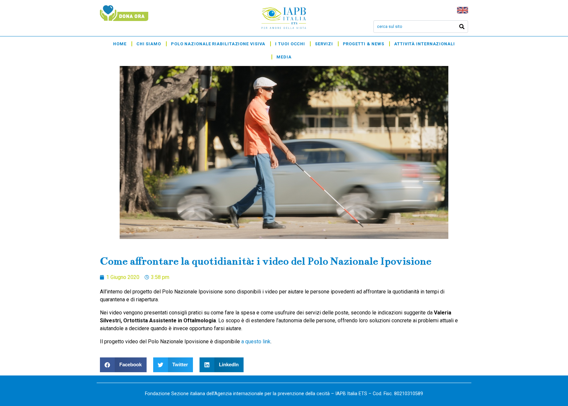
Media (284, 56)
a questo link (256, 341)
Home (120, 43)
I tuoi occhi (290, 43)
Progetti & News (364, 43)
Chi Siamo (148, 43)
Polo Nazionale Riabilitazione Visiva (218, 43)
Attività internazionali (424, 43)
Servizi (324, 43)
